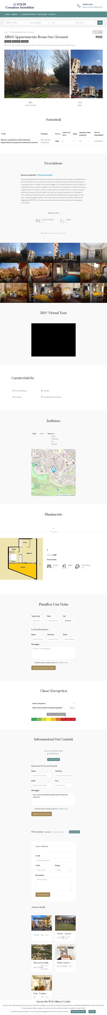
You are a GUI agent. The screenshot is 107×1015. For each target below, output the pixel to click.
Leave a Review (74, 832)
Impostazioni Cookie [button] (78, 1011)
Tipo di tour (35, 616)
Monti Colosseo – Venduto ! (68, 963)
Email (65, 634)
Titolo (38, 865)
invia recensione (42, 895)
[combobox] (16, 22)
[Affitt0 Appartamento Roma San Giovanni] (53, 469)
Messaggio (35, 644)
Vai (100, 23)
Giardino (46, 391)
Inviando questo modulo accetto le (51, 662)
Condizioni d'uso (62, 662)
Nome (33, 634)
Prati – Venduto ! (40, 993)
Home (7, 14)
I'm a (56, 781)
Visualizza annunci (53, 759)
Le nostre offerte (28, 14)
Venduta (46, 947)
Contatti (51, 14)
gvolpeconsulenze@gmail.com (93, 7)
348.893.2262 (88, 4)
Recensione (40, 875)
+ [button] (34, 452)
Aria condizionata (21, 391)
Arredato (18, 397)
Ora (64, 616)
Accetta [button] (92, 1011)
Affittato (16, 41)
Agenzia (14, 14)
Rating (57, 865)
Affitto (7, 41)
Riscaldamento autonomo (52, 397)
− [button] (34, 455)
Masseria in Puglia (40, 963)
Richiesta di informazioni (41, 814)
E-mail (38, 856)
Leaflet (57, 495)
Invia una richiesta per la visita (43, 668)
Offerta (24, 41)
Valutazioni (42, 14)
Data (49, 616)
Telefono (50, 634)
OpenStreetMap (65, 495)
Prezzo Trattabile (44, 918)
